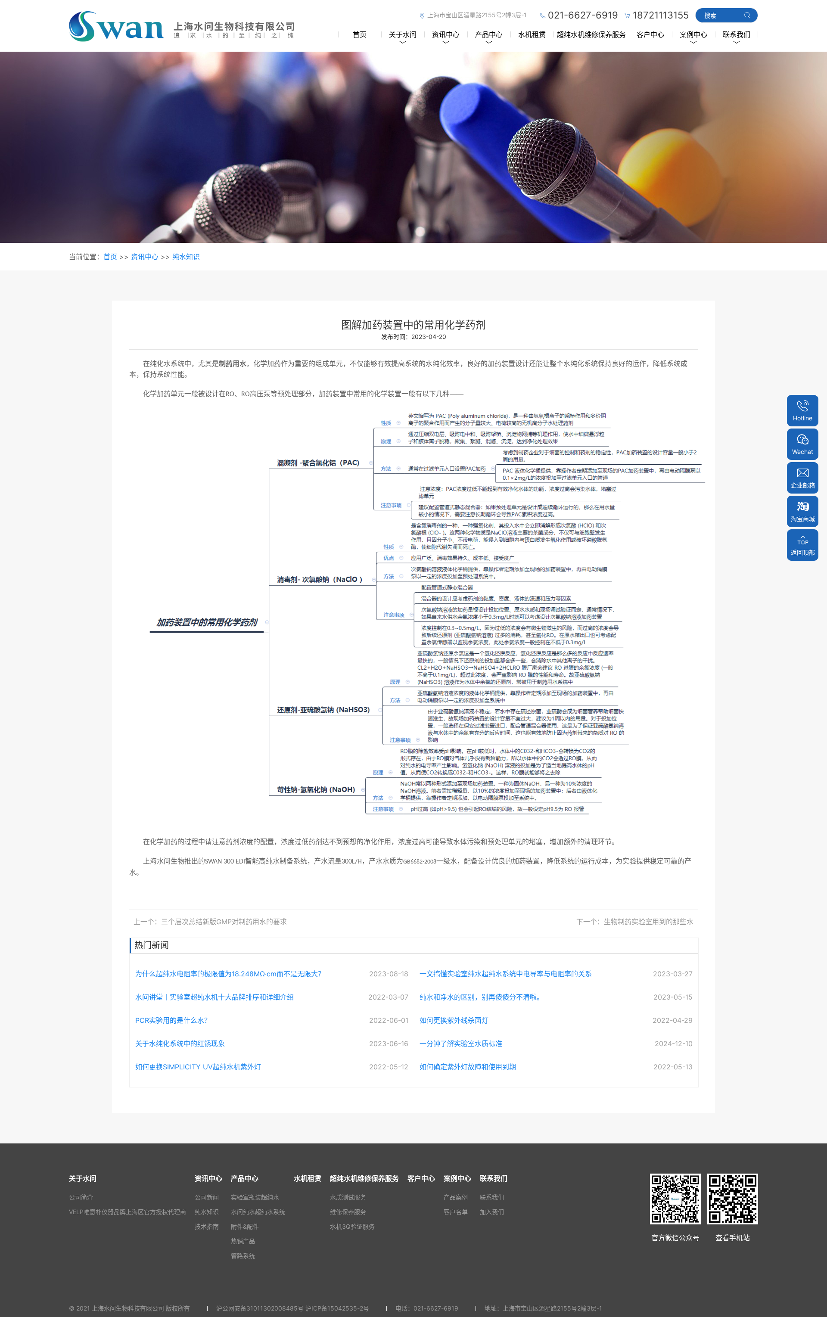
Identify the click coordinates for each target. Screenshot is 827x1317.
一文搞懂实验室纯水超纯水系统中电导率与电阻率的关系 (506, 973)
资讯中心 (446, 34)
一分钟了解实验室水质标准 (461, 1043)
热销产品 (243, 1241)
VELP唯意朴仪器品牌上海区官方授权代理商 (127, 1211)
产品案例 (456, 1197)
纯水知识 (186, 256)
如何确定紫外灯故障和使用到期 (468, 1066)
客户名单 (456, 1211)
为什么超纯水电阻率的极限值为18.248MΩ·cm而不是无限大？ (230, 973)
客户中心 (650, 34)
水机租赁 (532, 34)
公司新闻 (207, 1197)
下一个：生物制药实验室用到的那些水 (634, 921)
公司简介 (81, 1197)
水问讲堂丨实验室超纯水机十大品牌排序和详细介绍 (214, 997)
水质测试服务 (348, 1197)
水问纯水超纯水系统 (258, 1211)
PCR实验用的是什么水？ (173, 1020)
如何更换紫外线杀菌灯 (454, 1020)
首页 (360, 34)
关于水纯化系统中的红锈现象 (180, 1043)
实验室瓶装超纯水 (255, 1197)
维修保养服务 (348, 1211)
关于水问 (403, 34)
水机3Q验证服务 (352, 1226)
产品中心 (489, 34)
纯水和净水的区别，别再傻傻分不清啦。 (482, 997)
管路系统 (243, 1255)
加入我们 (492, 1211)
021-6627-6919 (436, 1308)
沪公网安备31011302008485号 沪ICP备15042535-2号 (292, 1308)
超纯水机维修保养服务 (591, 34)
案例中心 (693, 34)
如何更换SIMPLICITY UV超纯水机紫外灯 (198, 1066)
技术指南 (207, 1226)
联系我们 (736, 34)
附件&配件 (245, 1226)
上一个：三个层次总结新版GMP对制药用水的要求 (210, 921)
